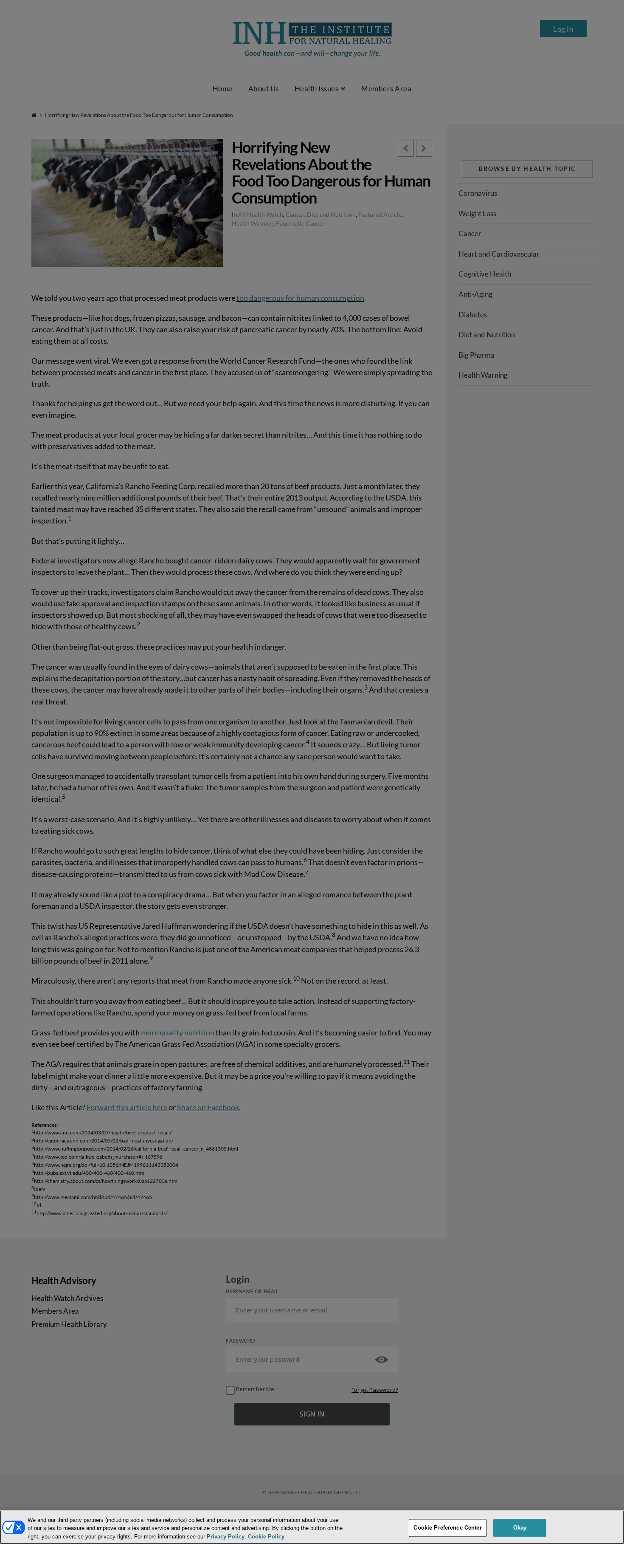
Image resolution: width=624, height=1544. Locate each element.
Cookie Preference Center (447, 1527)
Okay (520, 1527)
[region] (312, 1527)
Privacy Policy (226, 1537)
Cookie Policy (266, 1537)
